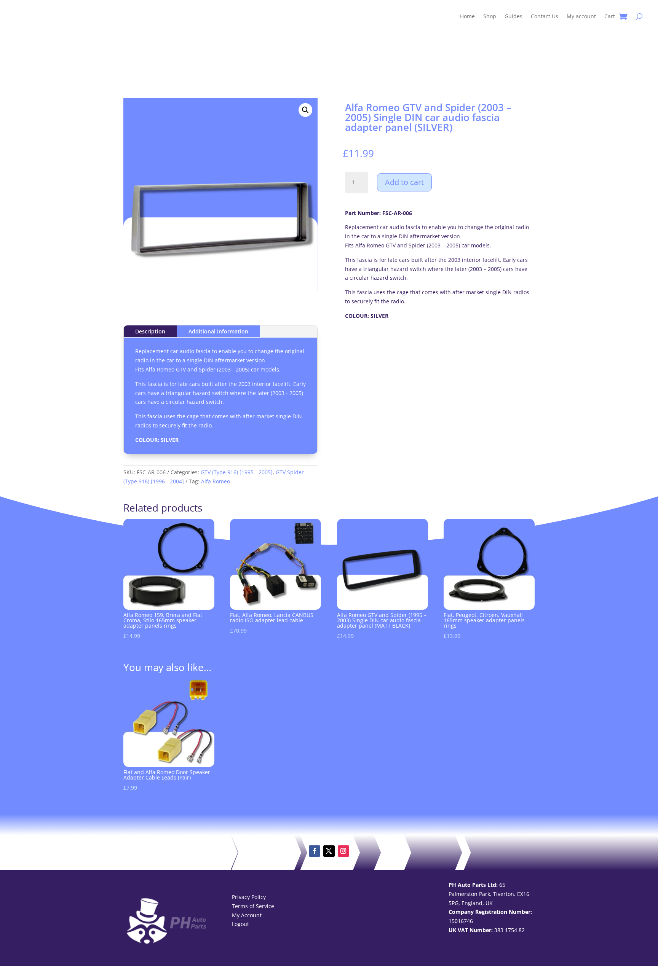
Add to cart (404, 182)
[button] (305, 110)
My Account (247, 915)
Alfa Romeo (215, 481)
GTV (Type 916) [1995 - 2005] (237, 472)
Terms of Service (253, 906)
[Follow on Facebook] (314, 851)
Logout (240, 924)
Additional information (218, 331)
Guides (513, 16)
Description (150, 331)
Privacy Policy (249, 897)
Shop (489, 16)
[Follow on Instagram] (343, 851)
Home (467, 16)
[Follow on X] (329, 851)
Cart (609, 16)
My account (581, 16)
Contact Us (544, 16)
